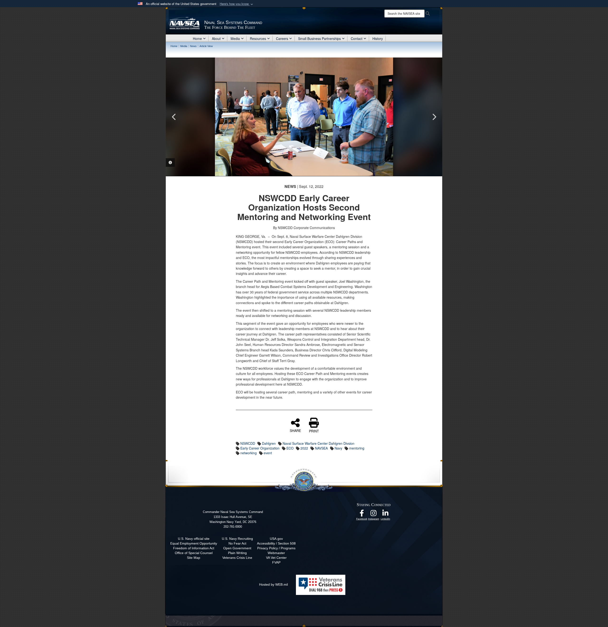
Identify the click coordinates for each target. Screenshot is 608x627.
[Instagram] (374, 514)
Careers (282, 38)
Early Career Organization (260, 448)
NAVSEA (321, 448)
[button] (237, 3)
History (377, 38)
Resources (258, 38)
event (268, 452)
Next (434, 117)
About (216, 38)
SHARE (295, 430)
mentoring (356, 448)
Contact (356, 38)
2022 (304, 448)
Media (235, 38)
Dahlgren (269, 443)
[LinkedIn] (385, 514)
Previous (174, 117)
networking (248, 452)
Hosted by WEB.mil (273, 584)
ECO (290, 448)
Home (197, 38)
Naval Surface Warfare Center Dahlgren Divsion (318, 443)
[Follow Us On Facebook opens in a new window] (362, 514)
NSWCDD (247, 443)
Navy (338, 448)
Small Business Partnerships (319, 38)
